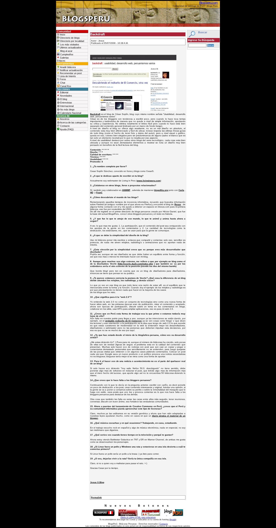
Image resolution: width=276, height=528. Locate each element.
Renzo (177, 204)
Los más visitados (69, 44)
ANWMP (126, 190)
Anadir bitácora (68, 67)
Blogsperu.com (208, 3)
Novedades (65, 95)
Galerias (64, 57)
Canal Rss (65, 86)
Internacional (67, 106)
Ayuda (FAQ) (67, 129)
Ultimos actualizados (70, 47)
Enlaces (61, 60)
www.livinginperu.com (148, 180)
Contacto (65, 126)
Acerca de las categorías (73, 122)
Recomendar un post (70, 73)
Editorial (63, 92)
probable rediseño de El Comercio (123, 321)
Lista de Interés (67, 76)
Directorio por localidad (72, 41)
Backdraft (95, 114)
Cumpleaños (66, 54)
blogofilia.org (161, 190)
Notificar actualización (71, 70)
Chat (62, 82)
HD (91, 192)
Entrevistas (66, 102)
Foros (62, 79)
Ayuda (173, 519)
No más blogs (67, 109)
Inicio (62, 34)
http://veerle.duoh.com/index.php (135, 264)
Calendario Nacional (70, 113)
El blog (63, 99)
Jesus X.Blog (97, 482)
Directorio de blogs (70, 37)
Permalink (96, 497)
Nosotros (64, 119)
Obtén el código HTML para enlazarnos (138, 517)
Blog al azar (66, 51)
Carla (181, 190)
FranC (99, 192)
